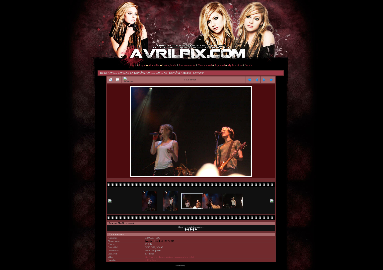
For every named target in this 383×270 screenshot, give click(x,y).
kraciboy (149, 241)
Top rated (220, 65)
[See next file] (264, 80)
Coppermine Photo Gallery (197, 265)
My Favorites (235, 65)
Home (133, 65)
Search (248, 65)
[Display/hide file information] (117, 80)
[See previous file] (256, 80)
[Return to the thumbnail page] (110, 80)
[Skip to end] (271, 80)
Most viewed (205, 65)
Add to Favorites (152, 260)
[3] (191, 229)
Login (142, 65)
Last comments (187, 65)
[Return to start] (249, 80)
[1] (185, 229)
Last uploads (169, 65)
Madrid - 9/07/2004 (193, 72)
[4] (193, 229)
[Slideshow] (128, 79)
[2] (188, 229)
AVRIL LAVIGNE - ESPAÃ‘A (163, 72)
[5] (196, 229)
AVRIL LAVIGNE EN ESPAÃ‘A (127, 72)
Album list (154, 65)
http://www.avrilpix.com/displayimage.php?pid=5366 (169, 257)
